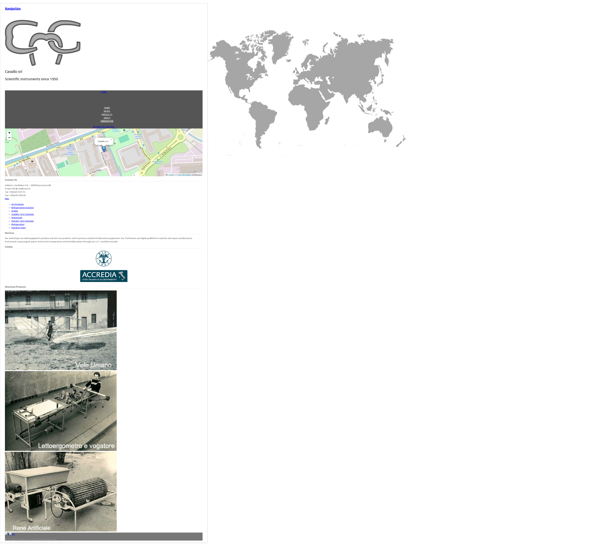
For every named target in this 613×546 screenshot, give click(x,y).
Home (107, 107)
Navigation (13, 8)
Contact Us (107, 121)
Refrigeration (17, 224)
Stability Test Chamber (22, 214)
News (107, 111)
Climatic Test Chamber (22, 221)
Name (14, 174)
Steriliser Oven (18, 227)
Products (107, 114)
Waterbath (16, 217)
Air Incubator (17, 204)
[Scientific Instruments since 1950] (43, 65)
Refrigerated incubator (22, 207)
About (107, 118)
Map (7, 198)
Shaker (14, 211)
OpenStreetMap (184, 174)
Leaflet (171, 174)
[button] (104, 149)
